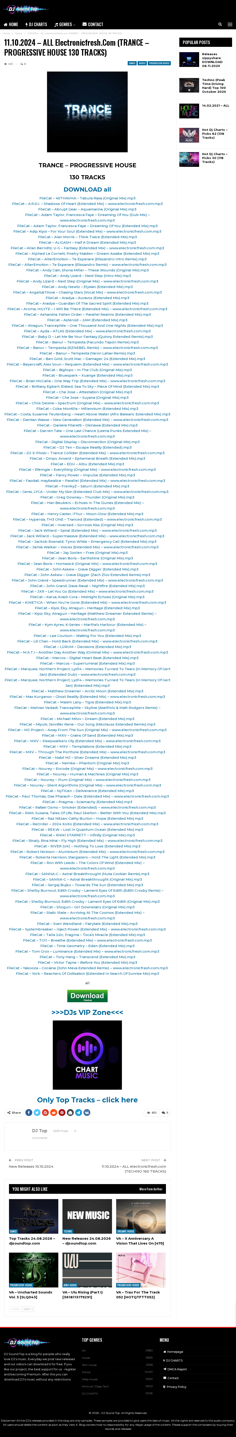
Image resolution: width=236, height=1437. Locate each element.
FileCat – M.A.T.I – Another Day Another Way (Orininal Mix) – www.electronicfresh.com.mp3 (87, 652)
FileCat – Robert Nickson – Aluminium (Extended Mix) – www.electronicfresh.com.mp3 (87, 851)
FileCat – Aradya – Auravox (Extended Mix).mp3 (87, 298)
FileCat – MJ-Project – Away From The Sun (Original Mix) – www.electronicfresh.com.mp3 (87, 730)
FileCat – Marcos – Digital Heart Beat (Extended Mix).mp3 (87, 658)
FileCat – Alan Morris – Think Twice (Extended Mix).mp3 (87, 237)
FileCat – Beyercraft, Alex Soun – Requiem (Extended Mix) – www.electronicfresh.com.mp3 (87, 364)
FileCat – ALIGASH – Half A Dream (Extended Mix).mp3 (87, 242)
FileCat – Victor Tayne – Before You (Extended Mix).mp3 (87, 962)
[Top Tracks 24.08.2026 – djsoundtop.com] (34, 1216)
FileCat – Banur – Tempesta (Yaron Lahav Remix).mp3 (87, 353)
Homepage (175, 1351)
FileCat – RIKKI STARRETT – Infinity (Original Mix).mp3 (87, 835)
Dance (132, 63)
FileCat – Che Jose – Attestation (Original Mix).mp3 (87, 392)
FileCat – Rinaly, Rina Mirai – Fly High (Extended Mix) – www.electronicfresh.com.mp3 (87, 840)
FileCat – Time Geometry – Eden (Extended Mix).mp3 (87, 946)
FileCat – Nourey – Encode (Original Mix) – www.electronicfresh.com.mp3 (87, 768)
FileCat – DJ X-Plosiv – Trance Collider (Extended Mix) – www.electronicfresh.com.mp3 (87, 453)
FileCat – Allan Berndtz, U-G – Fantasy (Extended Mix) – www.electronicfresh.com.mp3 (87, 248)
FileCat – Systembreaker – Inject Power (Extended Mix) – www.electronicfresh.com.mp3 (87, 929)
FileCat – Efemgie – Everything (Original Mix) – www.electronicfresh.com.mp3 (87, 469)
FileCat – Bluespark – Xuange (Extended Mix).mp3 (87, 375)
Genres (65, 24)
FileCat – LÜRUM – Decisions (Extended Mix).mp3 (87, 647)
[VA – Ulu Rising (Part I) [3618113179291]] (87, 1270)
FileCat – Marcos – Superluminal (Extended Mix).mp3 (87, 663)
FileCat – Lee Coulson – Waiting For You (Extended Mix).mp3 (87, 635)
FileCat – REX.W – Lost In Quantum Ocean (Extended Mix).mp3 (87, 829)
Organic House (125, 1231)
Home (13, 24)
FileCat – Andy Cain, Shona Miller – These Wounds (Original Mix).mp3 (87, 270)
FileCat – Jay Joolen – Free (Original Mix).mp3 (87, 552)
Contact (95, 24)
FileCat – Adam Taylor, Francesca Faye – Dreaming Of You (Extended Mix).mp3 (87, 226)
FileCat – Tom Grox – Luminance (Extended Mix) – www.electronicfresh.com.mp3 (87, 951)
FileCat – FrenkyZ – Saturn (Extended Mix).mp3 (87, 486)
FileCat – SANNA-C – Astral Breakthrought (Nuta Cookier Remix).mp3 (87, 874)
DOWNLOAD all (87, 189)
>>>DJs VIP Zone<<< (87, 1012)
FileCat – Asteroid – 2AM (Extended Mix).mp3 (87, 320)
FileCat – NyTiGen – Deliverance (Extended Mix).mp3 (87, 791)
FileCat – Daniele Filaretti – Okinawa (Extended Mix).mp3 (87, 425)
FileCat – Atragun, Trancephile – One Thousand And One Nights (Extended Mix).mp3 (87, 325)
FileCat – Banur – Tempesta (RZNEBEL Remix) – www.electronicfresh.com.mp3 (87, 347)
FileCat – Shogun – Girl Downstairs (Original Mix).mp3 (87, 907)
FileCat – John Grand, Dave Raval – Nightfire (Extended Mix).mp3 (87, 586)
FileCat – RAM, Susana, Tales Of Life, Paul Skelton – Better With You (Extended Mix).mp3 (87, 813)
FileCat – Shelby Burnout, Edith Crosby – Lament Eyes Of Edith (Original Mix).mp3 (87, 901)
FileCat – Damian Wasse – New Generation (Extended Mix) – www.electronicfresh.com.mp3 (87, 419)
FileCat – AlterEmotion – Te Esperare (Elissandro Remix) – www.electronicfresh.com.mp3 (87, 264)
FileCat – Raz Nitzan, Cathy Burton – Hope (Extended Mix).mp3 (87, 818)
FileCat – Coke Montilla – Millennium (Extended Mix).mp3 (87, 408)
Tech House (89, 1365)
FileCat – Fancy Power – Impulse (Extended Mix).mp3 (87, 475)
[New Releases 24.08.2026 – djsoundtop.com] (87, 1216)
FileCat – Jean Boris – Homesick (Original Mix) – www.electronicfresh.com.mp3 (87, 563)
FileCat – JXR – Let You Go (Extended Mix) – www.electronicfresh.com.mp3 (87, 591)
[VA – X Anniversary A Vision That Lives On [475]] (141, 1216)
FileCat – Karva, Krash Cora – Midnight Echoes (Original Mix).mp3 (87, 597)
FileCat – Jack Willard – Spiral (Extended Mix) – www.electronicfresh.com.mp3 (87, 530)
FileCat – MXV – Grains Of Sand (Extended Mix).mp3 (87, 735)
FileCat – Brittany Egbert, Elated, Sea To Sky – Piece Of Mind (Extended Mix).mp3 (87, 386)
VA (84, 1350)
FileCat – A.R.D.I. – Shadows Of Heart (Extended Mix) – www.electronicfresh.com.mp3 (87, 203)
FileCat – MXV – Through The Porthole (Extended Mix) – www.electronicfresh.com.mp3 (87, 752)
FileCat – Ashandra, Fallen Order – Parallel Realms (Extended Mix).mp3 (87, 314)
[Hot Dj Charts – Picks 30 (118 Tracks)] (189, 159)
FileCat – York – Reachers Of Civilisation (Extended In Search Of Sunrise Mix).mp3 (87, 973)
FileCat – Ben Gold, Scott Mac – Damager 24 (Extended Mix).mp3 (87, 359)
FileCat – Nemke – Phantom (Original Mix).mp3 (87, 763)
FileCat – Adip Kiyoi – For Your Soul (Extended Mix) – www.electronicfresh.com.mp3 (87, 231)
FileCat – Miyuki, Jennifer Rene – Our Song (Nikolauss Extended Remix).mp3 (87, 724)
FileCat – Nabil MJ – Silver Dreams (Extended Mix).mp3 (87, 757)
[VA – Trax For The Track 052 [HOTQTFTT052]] (141, 1270)
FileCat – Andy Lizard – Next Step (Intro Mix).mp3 (87, 275)
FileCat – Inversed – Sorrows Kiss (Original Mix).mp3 (87, 525)
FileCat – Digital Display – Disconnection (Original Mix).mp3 (87, 442)
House (142, 63)
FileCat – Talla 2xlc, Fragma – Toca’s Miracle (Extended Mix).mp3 (87, 935)
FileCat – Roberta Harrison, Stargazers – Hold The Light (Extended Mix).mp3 (87, 857)
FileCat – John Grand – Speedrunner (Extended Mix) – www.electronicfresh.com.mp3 (87, 580)
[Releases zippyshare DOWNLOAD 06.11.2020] (189, 59)
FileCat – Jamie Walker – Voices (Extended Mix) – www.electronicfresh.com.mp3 (87, 547)
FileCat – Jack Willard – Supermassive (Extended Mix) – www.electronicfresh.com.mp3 (87, 536)
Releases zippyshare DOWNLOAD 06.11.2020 (212, 60)
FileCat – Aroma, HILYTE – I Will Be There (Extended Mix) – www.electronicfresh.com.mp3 (87, 309)
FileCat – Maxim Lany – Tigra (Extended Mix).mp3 (87, 702)
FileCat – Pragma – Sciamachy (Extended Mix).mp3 (87, 802)
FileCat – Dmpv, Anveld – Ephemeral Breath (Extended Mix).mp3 (87, 458)
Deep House (89, 1379)
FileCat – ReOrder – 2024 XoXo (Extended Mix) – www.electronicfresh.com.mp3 (87, 824)
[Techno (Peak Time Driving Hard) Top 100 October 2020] (189, 85)
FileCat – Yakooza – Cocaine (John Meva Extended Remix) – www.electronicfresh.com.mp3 (87, 968)
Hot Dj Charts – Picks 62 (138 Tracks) (214, 133)
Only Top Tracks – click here (87, 1100)
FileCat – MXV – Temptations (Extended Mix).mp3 (87, 746)
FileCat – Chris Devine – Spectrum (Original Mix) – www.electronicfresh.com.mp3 (87, 403)
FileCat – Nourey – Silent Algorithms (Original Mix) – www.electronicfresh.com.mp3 (87, 785)
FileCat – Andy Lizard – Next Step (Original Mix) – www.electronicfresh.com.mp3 (87, 281)
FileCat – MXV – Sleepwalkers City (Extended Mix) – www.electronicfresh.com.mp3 (87, 741)
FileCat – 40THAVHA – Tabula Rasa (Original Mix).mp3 (87, 198)
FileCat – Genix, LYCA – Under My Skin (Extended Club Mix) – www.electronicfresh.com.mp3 (87, 491)
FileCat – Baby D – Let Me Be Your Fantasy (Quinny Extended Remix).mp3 (87, 336)
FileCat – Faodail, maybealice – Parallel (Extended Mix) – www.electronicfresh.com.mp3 (87, 480)
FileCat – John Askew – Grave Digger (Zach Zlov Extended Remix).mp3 (87, 575)
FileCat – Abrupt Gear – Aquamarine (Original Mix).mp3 (87, 209)
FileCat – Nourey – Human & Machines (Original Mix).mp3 (87, 774)
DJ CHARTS (38, 24)
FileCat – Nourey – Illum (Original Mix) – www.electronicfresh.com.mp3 (87, 779)
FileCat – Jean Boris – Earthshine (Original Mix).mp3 (87, 558)
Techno (68, 1231)
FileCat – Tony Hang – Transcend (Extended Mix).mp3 (87, 957)
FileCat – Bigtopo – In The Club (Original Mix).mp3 (87, 370)
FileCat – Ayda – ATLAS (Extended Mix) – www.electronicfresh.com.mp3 (87, 331)
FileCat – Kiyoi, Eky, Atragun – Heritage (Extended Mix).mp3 (87, 608)
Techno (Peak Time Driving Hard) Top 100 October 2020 (214, 85)
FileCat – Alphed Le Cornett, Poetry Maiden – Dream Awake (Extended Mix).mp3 (87, 253)
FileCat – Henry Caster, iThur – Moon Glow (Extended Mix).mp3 (87, 514)
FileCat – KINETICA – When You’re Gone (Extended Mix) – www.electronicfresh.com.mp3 (87, 602)
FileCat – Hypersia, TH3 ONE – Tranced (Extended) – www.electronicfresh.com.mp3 (87, 519)
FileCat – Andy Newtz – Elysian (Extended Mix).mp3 (87, 287)
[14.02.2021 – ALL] (189, 111)
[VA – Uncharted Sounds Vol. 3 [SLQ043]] (34, 1270)
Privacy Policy (176, 1387)
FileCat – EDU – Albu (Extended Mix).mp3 (87, 464)
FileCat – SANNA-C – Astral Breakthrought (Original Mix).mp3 (87, 879)
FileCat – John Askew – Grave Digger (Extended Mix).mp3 (87, 569)
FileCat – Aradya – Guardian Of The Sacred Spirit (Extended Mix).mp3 (87, 303)
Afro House (70, 1285)
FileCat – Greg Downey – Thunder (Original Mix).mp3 (87, 497)
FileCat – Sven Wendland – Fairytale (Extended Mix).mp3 (87, 923)
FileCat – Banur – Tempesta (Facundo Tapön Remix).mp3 (87, 342)
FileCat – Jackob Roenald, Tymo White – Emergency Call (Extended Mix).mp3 (87, 541)
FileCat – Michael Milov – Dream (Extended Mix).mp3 (87, 719)
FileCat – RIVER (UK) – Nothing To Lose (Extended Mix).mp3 (87, 846)
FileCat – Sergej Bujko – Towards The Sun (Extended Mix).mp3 (87, 885)
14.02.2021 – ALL (215, 105)
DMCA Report (177, 1369)
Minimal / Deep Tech (95, 1386)
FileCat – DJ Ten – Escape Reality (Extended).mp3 (87, 447)
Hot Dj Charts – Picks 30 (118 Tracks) (214, 158)
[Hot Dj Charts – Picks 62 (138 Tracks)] (189, 135)
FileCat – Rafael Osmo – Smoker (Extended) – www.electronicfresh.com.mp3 (87, 807)
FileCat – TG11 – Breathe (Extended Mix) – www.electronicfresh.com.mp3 (87, 940)
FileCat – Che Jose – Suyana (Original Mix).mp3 (87, 397)
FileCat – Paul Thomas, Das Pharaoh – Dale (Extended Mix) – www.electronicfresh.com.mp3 (87, 796)
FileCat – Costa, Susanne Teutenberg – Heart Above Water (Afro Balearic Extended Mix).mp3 (87, 414)
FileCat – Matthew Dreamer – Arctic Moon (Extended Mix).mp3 (87, 691)
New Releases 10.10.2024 (31, 1166)
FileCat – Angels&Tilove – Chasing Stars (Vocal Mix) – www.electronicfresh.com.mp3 (87, 292)
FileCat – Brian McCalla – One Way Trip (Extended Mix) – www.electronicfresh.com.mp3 (87, 381)
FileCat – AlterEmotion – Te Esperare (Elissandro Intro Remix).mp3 (87, 259)
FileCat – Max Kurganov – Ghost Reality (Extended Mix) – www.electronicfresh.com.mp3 (87, 696)
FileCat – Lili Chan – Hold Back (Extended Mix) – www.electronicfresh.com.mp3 (87, 641)
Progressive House (159, 63)
